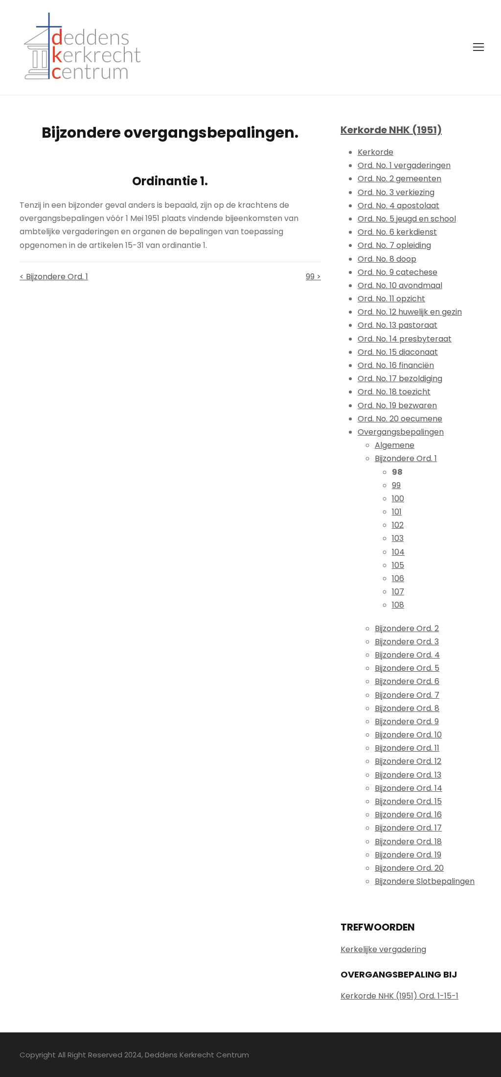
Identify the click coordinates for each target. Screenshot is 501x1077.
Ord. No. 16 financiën (396, 365)
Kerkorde (375, 152)
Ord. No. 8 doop (387, 259)
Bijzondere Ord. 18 (408, 841)
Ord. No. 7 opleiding (394, 245)
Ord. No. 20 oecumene (400, 418)
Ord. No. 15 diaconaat (398, 352)
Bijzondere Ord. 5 (407, 668)
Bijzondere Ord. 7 (407, 695)
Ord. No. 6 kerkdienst (397, 232)
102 (398, 525)
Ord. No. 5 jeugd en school (407, 218)
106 (398, 578)
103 (398, 538)
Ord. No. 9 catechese (397, 272)
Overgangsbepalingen (401, 432)
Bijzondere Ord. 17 (408, 827)
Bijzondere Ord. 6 (407, 681)
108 (398, 605)
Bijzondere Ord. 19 (408, 854)
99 (396, 485)
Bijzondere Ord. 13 (408, 775)
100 (398, 498)
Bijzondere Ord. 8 (407, 708)
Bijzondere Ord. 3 (407, 641)
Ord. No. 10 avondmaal (400, 285)
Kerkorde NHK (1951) (391, 130)
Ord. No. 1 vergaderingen (404, 165)
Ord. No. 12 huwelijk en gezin (410, 312)
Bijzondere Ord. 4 (407, 655)
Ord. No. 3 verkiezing (396, 192)
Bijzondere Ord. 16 (408, 814)
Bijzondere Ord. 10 (408, 734)
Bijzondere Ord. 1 (406, 458)
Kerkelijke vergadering (383, 949)
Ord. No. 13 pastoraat (397, 325)
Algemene (394, 445)
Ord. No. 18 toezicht (394, 391)
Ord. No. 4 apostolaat (398, 205)
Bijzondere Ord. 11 (407, 748)
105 (398, 565)
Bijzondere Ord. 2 (407, 628)
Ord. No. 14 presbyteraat (405, 338)
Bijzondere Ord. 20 (409, 868)
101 (397, 511)
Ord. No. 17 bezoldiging (400, 378)
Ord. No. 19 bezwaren (397, 405)
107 (398, 591)
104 (398, 552)
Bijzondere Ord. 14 (408, 788)
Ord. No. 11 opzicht (391, 298)
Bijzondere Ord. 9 (407, 721)
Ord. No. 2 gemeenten (399, 178)
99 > (313, 276)
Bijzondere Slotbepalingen (425, 881)
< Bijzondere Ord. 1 (54, 276)
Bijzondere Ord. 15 (408, 801)
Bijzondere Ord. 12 (408, 761)
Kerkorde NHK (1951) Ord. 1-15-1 (399, 996)
